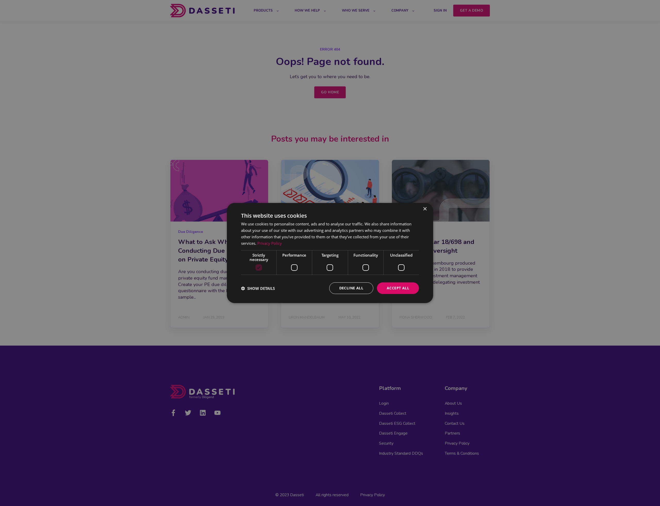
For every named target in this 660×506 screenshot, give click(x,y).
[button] (258, 288)
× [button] (425, 209)
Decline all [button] (351, 287)
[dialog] (330, 253)
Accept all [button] (398, 287)
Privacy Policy (269, 243)
